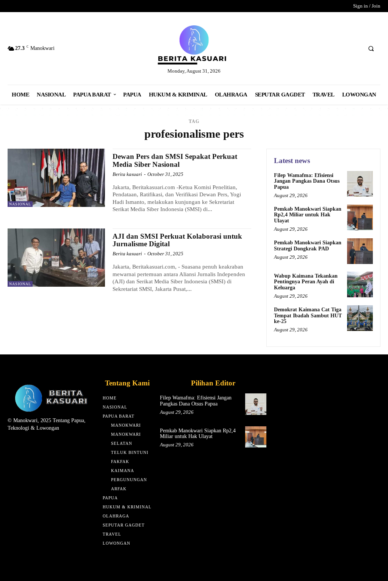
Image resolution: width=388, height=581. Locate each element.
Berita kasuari (127, 174)
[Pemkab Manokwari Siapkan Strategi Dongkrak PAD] (360, 251)
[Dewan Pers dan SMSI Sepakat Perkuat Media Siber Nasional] (56, 178)
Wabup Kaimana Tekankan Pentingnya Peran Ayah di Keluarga (306, 281)
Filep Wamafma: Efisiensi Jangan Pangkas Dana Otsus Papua (307, 181)
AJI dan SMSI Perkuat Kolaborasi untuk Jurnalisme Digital (177, 240)
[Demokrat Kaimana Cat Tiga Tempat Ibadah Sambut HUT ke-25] (360, 318)
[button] (370, 48)
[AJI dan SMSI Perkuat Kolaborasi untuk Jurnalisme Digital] (56, 257)
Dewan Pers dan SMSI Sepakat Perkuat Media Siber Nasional (175, 160)
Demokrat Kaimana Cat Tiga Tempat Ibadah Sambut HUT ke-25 (308, 315)
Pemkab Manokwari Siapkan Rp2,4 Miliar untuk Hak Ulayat (307, 215)
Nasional (20, 204)
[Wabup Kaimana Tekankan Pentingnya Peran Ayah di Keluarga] (360, 284)
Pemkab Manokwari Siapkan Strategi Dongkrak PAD (307, 245)
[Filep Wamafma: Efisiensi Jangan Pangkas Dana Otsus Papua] (360, 184)
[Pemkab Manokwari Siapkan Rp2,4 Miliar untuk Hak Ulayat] (360, 217)
